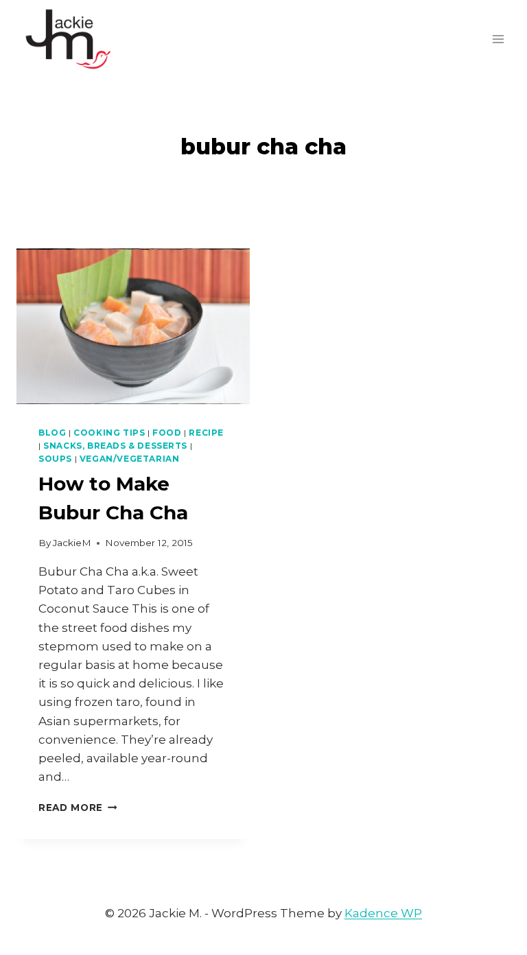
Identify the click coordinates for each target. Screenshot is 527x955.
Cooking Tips (109, 432)
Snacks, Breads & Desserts (115, 445)
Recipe (206, 432)
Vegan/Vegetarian (130, 458)
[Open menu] (498, 38)
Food (166, 432)
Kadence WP (383, 913)
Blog (52, 432)
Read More (77, 807)
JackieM (72, 542)
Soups (55, 458)
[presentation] (133, 326)
